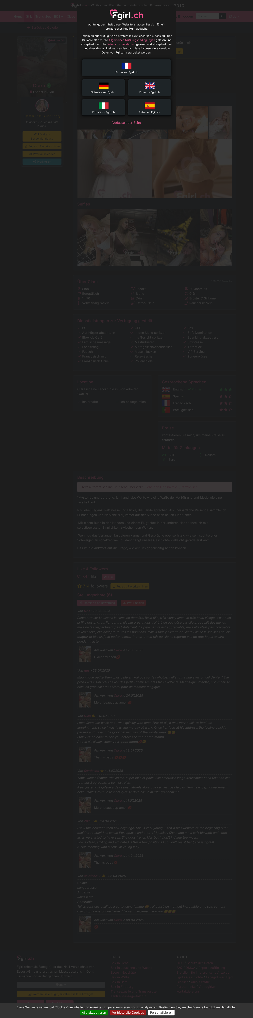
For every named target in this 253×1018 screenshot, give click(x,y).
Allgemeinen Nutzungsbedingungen (132, 40)
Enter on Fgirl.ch (149, 92)
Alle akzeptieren (94, 1012)
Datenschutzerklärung (121, 44)
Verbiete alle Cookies (128, 1012)
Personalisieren (161, 1012)
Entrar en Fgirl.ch (149, 112)
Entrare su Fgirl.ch (103, 112)
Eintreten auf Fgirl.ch (103, 92)
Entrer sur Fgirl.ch (126, 72)
